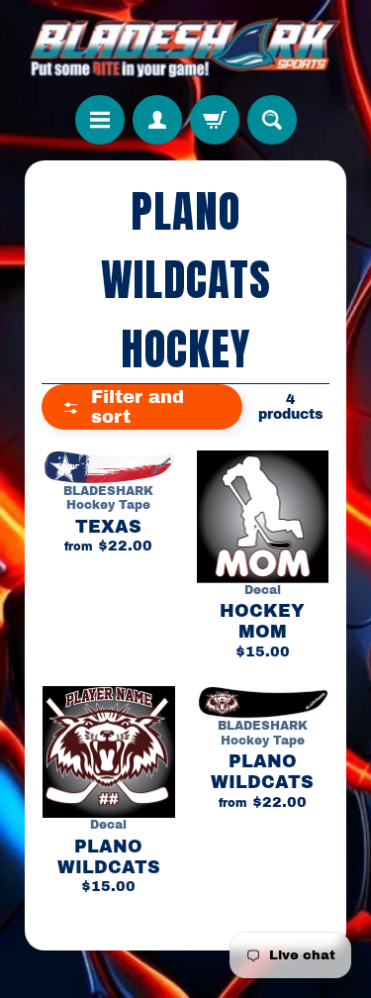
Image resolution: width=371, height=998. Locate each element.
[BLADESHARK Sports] (185, 47)
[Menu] (100, 120)
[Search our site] (272, 120)
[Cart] (214, 120)
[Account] (157, 120)
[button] (142, 407)
